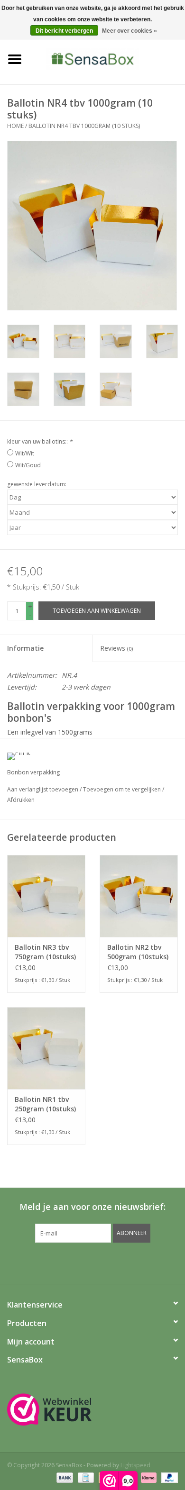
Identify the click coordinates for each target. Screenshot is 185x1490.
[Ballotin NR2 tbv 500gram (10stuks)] (139, 896)
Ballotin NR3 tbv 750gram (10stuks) (45, 952)
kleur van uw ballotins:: (40, 441)
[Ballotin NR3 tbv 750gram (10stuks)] (46, 896)
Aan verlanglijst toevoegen (43, 789)
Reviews (116, 648)
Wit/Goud (28, 465)
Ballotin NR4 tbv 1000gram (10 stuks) (84, 126)
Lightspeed (135, 1465)
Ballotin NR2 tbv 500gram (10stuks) (137, 952)
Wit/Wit (24, 453)
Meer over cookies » (129, 30)
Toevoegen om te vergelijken (122, 789)
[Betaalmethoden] (63, 1477)
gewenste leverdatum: (36, 484)
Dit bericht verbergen (64, 30)
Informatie (25, 648)
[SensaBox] (107, 58)
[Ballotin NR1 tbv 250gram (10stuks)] (46, 1048)
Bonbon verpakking (33, 772)
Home (15, 126)
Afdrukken (21, 800)
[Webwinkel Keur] (92, 1409)
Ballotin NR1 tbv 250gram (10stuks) (45, 1104)
